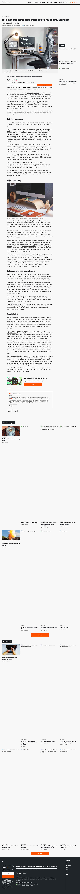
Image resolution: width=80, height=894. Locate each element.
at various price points (28, 246)
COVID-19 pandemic (33, 93)
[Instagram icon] (23, 873)
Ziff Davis (21, 882)
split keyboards (45, 154)
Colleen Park (5, 442)
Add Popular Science (28, 25)
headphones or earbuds (14, 164)
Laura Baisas (62, 65)
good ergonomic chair (21, 106)
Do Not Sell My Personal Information (24, 885)
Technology (35, 2)
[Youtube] (9, 406)
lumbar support (17, 266)
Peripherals (43, 739)
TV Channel (18, 870)
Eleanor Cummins (63, 744)
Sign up (8, 876)
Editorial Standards (21, 867)
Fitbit (32, 344)
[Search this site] (66, 2)
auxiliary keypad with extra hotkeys (24, 299)
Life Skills (62, 739)
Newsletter (61, 2)
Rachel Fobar (43, 630)
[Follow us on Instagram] (74, 2)
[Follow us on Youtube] (76, 2)
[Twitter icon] (20, 873)
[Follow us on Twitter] (72, 2)
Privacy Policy (23, 89)
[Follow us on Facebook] (69, 2)
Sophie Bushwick (24, 630)
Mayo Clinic (20, 231)
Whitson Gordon (44, 527)
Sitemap (42, 870)
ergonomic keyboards (24, 149)
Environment (43, 2)
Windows (29, 286)
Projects (7, 16)
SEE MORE (40, 635)
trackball (34, 336)
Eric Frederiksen (5, 849)
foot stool (37, 256)
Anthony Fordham (25, 849)
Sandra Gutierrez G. (6, 661)
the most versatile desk (31, 222)
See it (33, 384)
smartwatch (39, 344)
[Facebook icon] (17, 873)
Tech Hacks (24, 739)
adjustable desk (11, 333)
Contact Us (54, 867)
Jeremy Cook (5, 25)
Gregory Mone (24, 524)
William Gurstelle (64, 526)
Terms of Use (48, 87)
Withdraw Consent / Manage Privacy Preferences (27, 884)
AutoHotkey (43, 307)
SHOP (67, 874)
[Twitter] (11, 406)
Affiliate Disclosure (36, 870)
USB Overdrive (14, 304)
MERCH (55, 2)
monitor (36, 242)
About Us (47, 867)
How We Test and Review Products (36, 867)
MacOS (37, 286)
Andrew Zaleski (63, 629)
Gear (51, 2)
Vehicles (61, 79)
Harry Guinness (44, 849)
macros (37, 296)
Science (29, 2)
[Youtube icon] (25, 873)
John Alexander (44, 743)
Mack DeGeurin (62, 84)
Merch (67, 872)
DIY (48, 2)
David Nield (23, 746)
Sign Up (44, 85)
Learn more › (40, 76)
